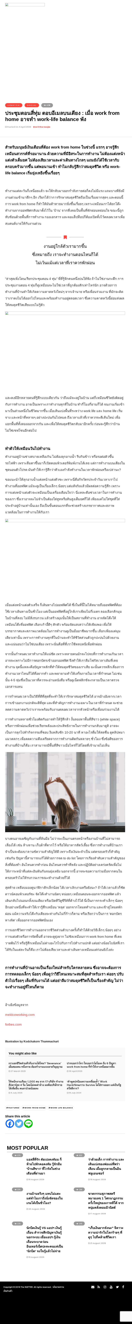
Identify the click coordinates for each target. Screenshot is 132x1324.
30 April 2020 (75, 1071)
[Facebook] (10, 1123)
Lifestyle (14, 105)
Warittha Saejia (41, 126)
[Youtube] (110, 1287)
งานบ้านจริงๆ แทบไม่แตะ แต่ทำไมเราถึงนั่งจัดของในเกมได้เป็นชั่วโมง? (44, 1198)
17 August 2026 (98, 1213)
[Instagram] (104, 1287)
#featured (12, 1107)
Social (31, 105)
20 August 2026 (36, 1209)
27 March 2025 (18, 1071)
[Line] (28, 1123)
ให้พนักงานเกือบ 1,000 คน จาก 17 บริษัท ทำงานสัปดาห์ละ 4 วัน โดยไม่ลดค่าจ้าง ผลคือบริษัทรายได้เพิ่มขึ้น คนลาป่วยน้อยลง (36, 1084)
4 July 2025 (16, 1092)
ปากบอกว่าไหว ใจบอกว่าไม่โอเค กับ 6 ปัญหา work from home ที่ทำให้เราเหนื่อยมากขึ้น (91, 1064)
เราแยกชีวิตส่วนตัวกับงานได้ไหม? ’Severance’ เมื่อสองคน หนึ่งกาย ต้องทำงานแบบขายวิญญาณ (35, 1064)
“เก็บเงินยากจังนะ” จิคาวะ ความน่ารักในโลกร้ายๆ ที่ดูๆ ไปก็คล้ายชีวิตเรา (105, 1232)
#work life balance (60, 1107)
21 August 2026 (98, 1243)
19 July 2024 (75, 1092)
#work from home (34, 1107)
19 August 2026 (36, 1257)
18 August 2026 (36, 1179)
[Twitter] (19, 1123)
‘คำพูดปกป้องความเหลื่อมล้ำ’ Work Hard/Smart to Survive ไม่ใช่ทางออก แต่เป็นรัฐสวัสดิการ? (94, 1084)
